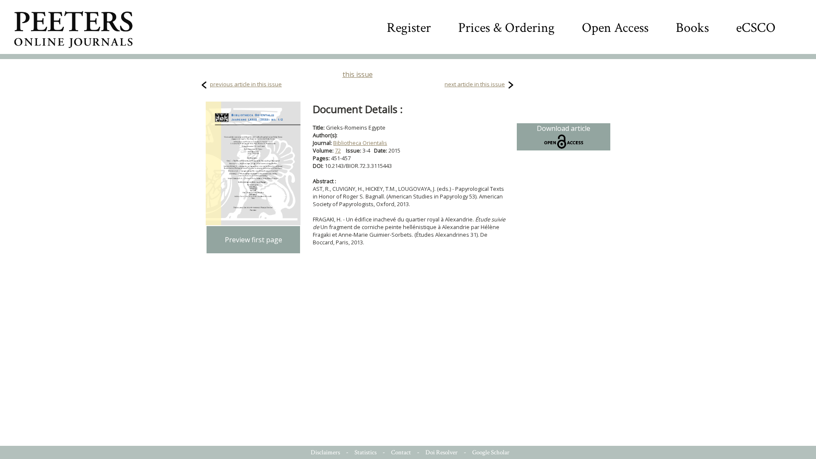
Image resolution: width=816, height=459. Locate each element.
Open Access (615, 28)
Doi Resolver (441, 452)
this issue (358, 74)
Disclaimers (325, 452)
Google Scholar (491, 452)
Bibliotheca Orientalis (360, 143)
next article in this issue (475, 84)
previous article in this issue (246, 84)
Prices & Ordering (506, 28)
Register (409, 28)
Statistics (365, 452)
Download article (563, 128)
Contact (401, 452)
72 (338, 150)
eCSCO (756, 28)
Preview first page (253, 239)
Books (692, 28)
